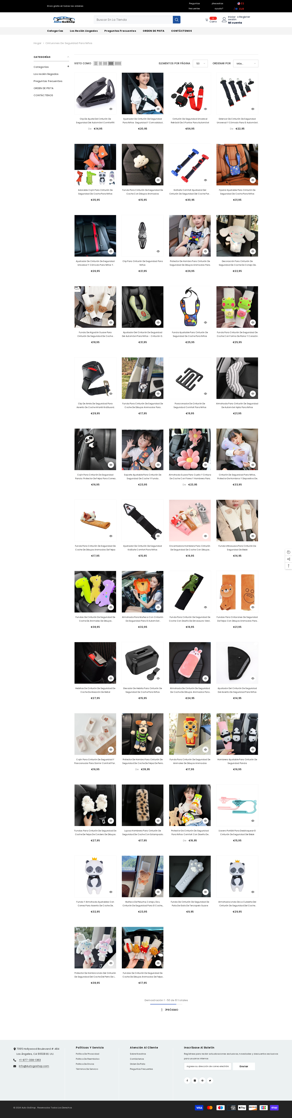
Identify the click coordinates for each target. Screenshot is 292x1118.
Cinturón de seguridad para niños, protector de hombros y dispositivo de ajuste (237, 476)
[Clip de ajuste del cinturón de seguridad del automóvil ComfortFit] (95, 93)
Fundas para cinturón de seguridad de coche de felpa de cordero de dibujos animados (95, 832)
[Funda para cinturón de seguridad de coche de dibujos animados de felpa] (95, 520)
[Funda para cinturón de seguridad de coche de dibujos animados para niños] (142, 378)
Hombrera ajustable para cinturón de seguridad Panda (237, 761)
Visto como (82, 63)
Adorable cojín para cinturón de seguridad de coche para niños (95, 192)
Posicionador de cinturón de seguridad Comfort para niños (190, 405)
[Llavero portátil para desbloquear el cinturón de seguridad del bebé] (237, 805)
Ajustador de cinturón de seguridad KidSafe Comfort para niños (142, 547)
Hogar (38, 43)
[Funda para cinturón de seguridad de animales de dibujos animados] (190, 734)
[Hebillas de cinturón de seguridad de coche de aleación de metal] (95, 663)
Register (244, 17)
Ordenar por (222, 63)
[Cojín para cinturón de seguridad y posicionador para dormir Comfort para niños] (95, 734)
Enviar (244, 1066)
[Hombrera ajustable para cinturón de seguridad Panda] (237, 734)
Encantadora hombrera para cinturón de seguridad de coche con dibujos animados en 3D (189, 548)
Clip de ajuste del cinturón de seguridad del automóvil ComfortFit (95, 120)
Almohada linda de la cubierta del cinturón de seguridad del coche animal (237, 903)
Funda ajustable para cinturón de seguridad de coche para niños (190, 334)
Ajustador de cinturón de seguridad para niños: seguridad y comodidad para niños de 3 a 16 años (143, 120)
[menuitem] (51, 67)
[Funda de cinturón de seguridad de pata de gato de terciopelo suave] (190, 876)
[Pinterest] (202, 1080)
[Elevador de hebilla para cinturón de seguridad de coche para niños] (142, 663)
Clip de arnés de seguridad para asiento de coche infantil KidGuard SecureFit (95, 405)
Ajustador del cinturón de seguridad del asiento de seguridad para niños (237, 690)
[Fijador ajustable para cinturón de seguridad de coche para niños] (237, 165)
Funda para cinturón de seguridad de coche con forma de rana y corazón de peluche (237, 334)
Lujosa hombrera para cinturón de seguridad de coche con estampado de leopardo (142, 832)
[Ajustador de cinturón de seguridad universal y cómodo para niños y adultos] (95, 236)
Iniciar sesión (232, 18)
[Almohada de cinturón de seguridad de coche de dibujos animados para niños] (190, 663)
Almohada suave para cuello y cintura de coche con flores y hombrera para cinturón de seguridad (190, 476)
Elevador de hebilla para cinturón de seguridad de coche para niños (142, 690)
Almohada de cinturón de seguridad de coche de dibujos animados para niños (190, 690)
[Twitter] (210, 1080)
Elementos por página (174, 63)
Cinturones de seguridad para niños (68, 43)
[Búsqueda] (137, 20)
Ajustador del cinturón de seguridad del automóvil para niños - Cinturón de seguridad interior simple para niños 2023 (142, 334)
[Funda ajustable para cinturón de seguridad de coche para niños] (190, 307)
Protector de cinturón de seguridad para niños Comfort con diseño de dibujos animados (190, 832)
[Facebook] (187, 1080)
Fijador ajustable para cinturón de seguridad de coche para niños (237, 192)
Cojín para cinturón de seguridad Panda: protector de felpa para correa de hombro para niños (95, 476)
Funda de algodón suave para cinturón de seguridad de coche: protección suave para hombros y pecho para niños (95, 334)
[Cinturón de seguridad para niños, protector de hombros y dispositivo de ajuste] (237, 449)
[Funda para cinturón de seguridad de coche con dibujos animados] (142, 165)
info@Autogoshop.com (34, 1066)
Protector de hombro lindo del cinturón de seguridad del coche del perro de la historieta (95, 975)
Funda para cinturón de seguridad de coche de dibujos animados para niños (142, 405)
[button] (51, 66)
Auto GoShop (29, 1107)
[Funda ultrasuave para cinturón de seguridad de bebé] (237, 520)
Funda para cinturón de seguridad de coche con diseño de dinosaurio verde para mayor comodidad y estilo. (190, 619)
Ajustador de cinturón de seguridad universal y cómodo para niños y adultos (95, 263)
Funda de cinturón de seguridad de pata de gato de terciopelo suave (190, 903)
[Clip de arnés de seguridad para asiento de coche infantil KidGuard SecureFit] (95, 378)
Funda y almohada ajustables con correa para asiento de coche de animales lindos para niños (95, 903)
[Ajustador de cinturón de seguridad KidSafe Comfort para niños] (142, 520)
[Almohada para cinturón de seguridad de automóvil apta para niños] (237, 378)
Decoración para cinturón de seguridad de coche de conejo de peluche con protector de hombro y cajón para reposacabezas (237, 263)
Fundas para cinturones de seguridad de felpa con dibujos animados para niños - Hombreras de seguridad (237, 619)
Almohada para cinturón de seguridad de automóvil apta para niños (237, 405)
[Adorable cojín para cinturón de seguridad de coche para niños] (95, 165)
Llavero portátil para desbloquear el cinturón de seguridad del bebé (237, 832)
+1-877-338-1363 (30, 1060)
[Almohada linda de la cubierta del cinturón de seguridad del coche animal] (237, 876)
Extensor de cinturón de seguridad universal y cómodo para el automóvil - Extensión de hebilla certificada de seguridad (237, 120)
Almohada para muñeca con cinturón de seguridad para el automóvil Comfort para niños (142, 619)
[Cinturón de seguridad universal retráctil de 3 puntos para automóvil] (190, 93)
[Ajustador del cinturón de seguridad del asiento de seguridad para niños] (237, 663)
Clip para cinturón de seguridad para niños (143, 263)
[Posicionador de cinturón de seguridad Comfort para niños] (190, 378)
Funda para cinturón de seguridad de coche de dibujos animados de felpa (95, 547)
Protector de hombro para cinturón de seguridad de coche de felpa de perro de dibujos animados (142, 761)
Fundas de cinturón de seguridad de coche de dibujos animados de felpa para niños (143, 975)
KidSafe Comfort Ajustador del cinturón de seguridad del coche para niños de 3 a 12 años (190, 192)
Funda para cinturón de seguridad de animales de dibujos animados (190, 761)
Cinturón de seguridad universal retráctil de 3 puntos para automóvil (190, 120)
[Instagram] (195, 1080)
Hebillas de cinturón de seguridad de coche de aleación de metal (95, 690)
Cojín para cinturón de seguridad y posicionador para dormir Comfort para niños (95, 761)
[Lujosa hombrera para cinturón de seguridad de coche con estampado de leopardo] (142, 805)
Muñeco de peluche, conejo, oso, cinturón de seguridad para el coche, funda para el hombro (143, 903)
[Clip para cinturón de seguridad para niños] (142, 236)
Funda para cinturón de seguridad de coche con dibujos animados (142, 192)
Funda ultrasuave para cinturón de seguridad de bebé (237, 547)
